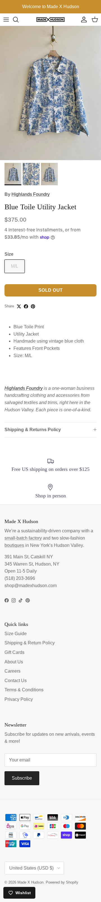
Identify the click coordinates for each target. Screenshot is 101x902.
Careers (12, 671)
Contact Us (15, 680)
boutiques (14, 545)
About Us (13, 661)
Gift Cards (14, 652)
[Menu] (6, 19)
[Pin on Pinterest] (33, 306)
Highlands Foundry (31, 194)
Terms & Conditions (23, 689)
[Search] (18, 19)
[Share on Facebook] (26, 306)
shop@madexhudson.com (30, 585)
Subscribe (22, 778)
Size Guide (15, 633)
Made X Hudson (30, 882)
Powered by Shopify (62, 882)
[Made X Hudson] (50, 20)
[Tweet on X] (19, 306)
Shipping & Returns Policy (32, 429)
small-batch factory (23, 538)
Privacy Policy (18, 699)
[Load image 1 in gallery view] (50, 93)
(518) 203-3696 (19, 578)
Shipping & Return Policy (29, 642)
